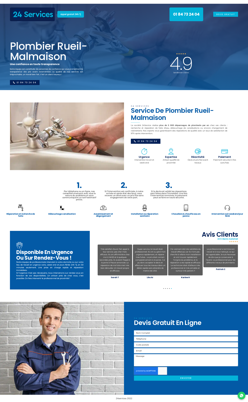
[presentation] (164, 288)
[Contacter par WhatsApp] (241, 395)
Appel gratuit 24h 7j (70, 14)
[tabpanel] (115, 262)
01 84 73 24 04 (186, 14)
